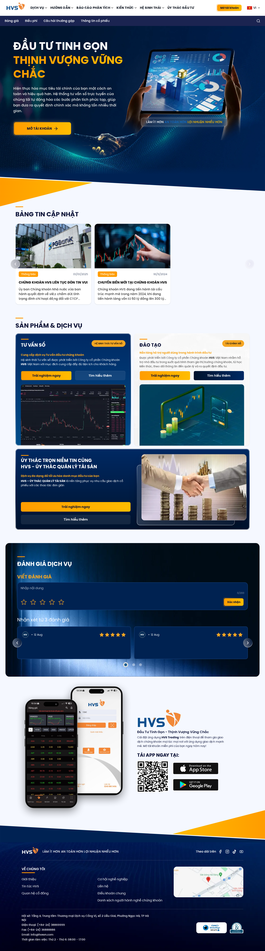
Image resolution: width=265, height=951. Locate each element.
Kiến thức (125, 7)
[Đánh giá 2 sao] (33, 602)
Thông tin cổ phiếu (95, 21)
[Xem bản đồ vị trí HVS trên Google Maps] (208, 882)
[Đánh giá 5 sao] (61, 602)
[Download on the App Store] (195, 768)
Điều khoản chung (112, 893)
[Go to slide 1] (125, 664)
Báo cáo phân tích (93, 7)
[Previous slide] (15, 264)
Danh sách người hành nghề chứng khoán (130, 900)
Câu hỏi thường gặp (59, 21)
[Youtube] (241, 852)
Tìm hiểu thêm (100, 375)
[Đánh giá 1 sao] (24, 602)
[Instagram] (227, 852)
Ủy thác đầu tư (180, 7)
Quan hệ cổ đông (35, 893)
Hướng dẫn (60, 7)
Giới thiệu (29, 879)
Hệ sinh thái (150, 7)
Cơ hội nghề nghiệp (113, 879)
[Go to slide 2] (133, 664)
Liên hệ (103, 886)
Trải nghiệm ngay (46, 375)
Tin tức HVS (30, 886)
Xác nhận (233, 602)
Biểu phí (31, 21)
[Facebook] (220, 852)
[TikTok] (234, 852)
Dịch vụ (37, 7)
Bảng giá (12, 21)
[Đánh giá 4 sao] (52, 602)
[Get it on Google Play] (195, 785)
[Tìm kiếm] (258, 21)
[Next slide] (249, 264)
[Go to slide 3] (140, 664)
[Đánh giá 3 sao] (42, 602)
